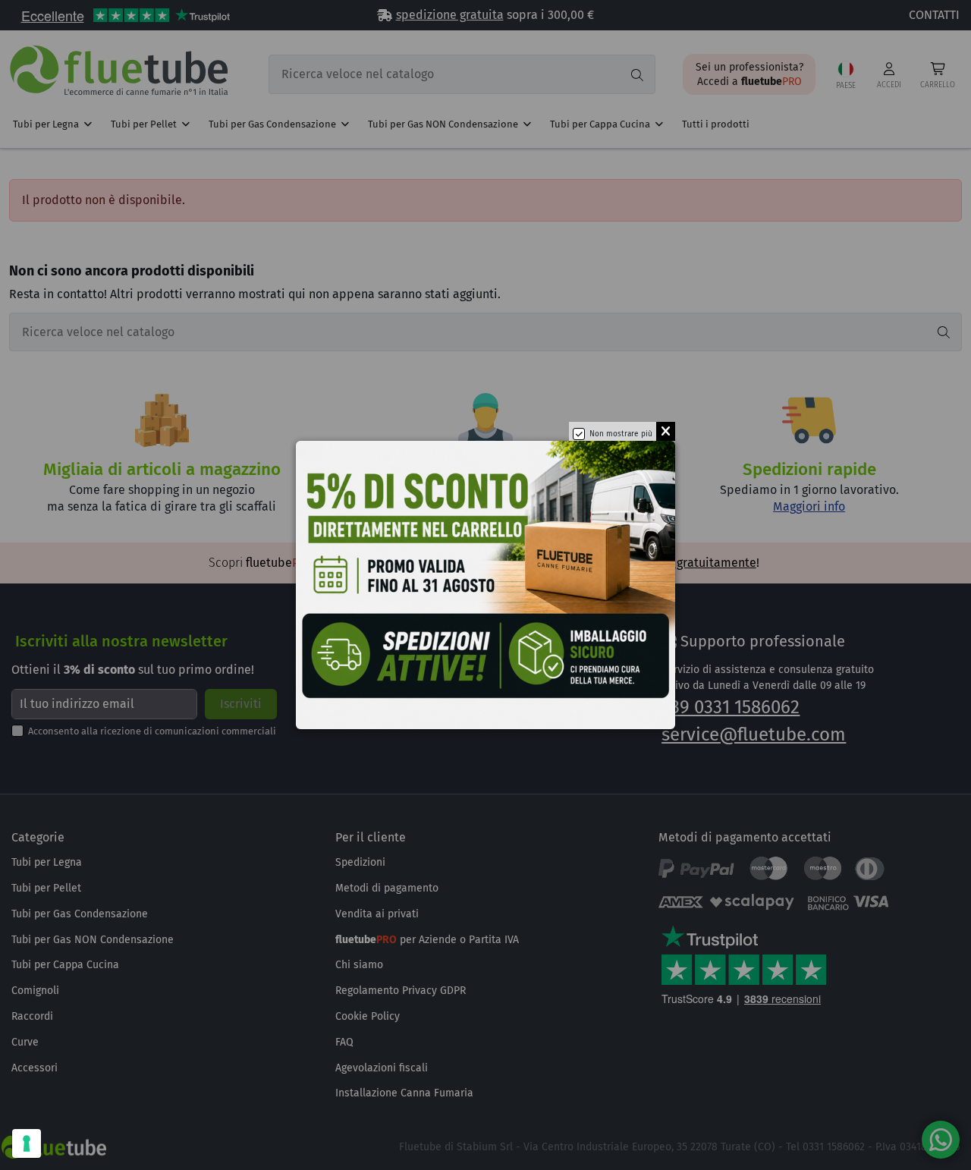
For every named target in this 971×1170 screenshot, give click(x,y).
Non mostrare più (620, 434)
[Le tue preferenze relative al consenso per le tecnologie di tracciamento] (26, 1143)
